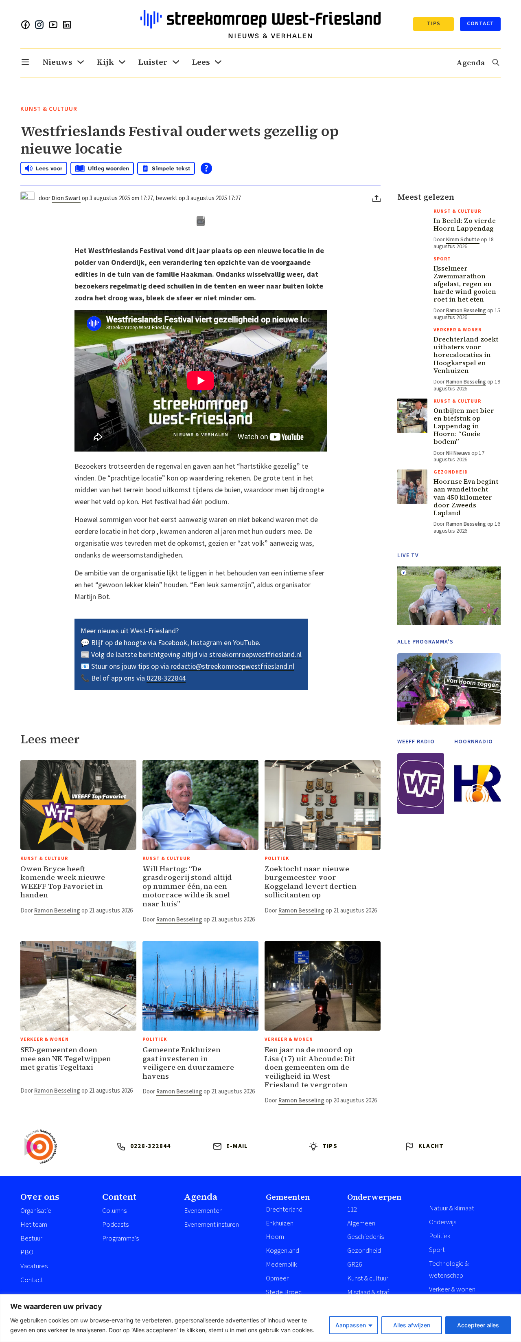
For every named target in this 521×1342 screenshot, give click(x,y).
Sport (442, 259)
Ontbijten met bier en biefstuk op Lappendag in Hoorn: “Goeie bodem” (463, 426)
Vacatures (34, 1266)
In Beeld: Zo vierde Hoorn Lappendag (464, 224)
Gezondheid (450, 472)
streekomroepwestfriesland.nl (255, 654)
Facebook (172, 642)
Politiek (277, 858)
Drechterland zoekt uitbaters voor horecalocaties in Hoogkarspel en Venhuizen (465, 355)
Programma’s (120, 1238)
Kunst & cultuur (48, 109)
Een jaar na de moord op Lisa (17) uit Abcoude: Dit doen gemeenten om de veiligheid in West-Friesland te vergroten (310, 1067)
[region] (260, 1318)
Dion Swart (66, 198)
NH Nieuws (458, 453)
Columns (114, 1211)
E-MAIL (237, 1146)
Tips (433, 24)
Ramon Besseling (57, 910)
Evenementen (203, 1211)
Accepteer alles (478, 1325)
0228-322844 (166, 678)
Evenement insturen (211, 1225)
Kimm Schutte (463, 240)
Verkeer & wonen (44, 1039)
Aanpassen (350, 1325)
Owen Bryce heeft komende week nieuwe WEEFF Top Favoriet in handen (62, 882)
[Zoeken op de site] (496, 63)
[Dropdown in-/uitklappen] (25, 62)
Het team (33, 1225)
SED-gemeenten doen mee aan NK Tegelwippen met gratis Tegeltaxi (65, 1058)
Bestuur (31, 1238)
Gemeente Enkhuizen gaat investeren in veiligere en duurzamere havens (188, 1063)
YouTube (246, 642)
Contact (480, 24)
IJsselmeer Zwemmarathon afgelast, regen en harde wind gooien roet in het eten (464, 284)
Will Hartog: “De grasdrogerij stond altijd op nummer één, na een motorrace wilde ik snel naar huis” (187, 886)
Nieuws (57, 62)
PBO (26, 1252)
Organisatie (35, 1211)
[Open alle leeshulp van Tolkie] (206, 168)
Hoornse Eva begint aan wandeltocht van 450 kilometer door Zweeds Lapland (465, 497)
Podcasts (115, 1225)
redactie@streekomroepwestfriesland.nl (232, 666)
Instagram (206, 642)
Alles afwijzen (411, 1325)
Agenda (470, 62)
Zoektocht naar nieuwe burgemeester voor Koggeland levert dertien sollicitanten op (311, 882)
